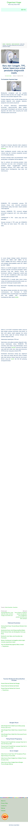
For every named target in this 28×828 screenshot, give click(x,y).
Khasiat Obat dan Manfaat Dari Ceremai (10, 688)
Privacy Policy (4, 803)
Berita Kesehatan (8, 607)
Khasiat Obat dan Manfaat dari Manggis (10, 683)
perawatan (3, 148)
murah (12, 359)
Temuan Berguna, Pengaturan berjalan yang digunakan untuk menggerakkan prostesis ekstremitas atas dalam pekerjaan (21, 614)
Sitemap (3, 808)
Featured (3, 810)
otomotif (13, 347)
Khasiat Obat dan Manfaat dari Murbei (10, 686)
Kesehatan (15, 607)
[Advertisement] (14, 27)
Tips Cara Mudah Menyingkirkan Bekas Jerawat (12, 644)
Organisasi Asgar (14, 2)
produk (16, 297)
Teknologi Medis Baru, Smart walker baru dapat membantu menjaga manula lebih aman (7, 613)
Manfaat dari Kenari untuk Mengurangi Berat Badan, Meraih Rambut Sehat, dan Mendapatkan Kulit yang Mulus (13, 631)
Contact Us (3, 805)
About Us (3, 800)
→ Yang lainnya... (5, 646)
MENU (24, 9)
